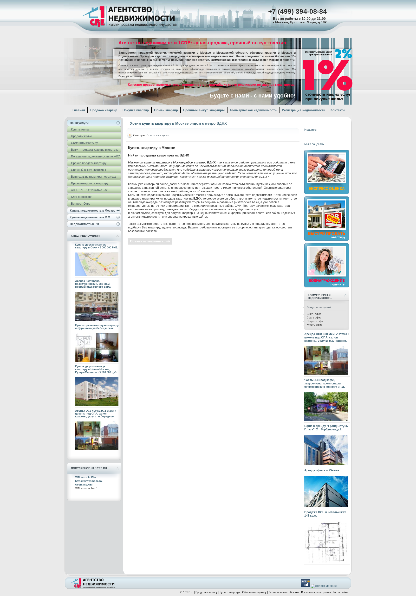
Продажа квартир (103, 110)
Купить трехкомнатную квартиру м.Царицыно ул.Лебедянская (97, 327)
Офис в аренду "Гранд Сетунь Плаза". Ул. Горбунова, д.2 (326, 427)
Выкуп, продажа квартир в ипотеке (94, 149)
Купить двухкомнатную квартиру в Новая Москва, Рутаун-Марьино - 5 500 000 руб (96, 369)
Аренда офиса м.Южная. (322, 470)
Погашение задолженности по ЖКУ (95, 156)
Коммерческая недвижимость (253, 110)
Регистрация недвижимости (303, 110)
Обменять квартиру (84, 143)
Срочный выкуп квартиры (204, 110)
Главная (78, 110)
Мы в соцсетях (314, 144)
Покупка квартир (136, 110)
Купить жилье (80, 129)
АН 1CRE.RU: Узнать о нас (89, 190)
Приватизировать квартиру (89, 183)
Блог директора (81, 197)
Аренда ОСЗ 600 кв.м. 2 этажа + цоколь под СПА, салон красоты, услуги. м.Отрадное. (95, 413)
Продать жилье (81, 136)
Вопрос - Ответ (81, 203)
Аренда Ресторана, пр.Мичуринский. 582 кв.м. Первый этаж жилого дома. (93, 283)
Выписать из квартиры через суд (93, 176)
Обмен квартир (166, 110)
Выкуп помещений (319, 307)
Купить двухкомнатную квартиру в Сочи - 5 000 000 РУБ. (96, 246)
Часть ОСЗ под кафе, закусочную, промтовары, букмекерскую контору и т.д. (324, 383)
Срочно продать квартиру (88, 163)
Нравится (311, 129)
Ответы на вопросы (158, 135)
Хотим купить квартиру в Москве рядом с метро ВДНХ (178, 123)
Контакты (338, 110)
